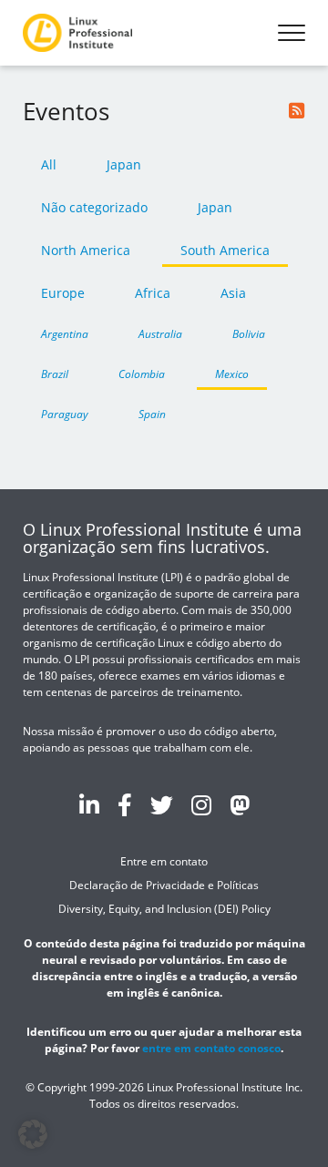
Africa (152, 293)
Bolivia (248, 333)
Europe (63, 293)
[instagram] (201, 804)
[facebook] (125, 804)
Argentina (64, 333)
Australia (160, 333)
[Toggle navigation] (291, 33)
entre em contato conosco (211, 1048)
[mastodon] (240, 804)
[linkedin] (89, 804)
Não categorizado (94, 207)
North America (85, 250)
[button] (33, 1134)
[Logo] (77, 33)
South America (225, 250)
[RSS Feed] (297, 110)
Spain (152, 413)
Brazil (54, 373)
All (48, 164)
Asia (233, 293)
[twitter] (161, 804)
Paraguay (64, 413)
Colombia (141, 373)
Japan (124, 164)
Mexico (232, 373)
